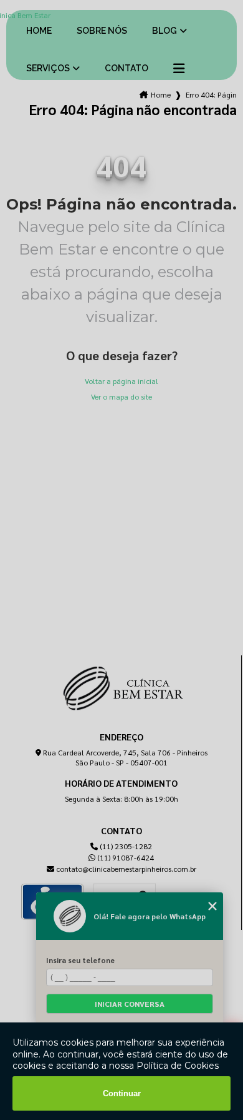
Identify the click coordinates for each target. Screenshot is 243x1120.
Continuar (122, 1093)
